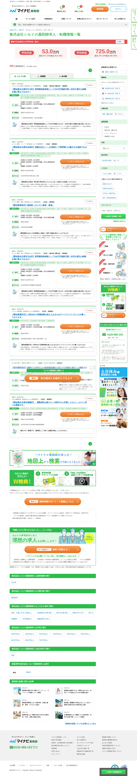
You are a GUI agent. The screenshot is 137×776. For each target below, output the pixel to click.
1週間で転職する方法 (108, 748)
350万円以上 (29, 634)
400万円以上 (43, 634)
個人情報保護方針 (71, 765)
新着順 (42, 76)
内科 (12, 655)
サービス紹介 (30, 19)
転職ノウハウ (66, 19)
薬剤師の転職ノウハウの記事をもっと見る (80, 723)
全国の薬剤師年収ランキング (111, 745)
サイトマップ (55, 754)
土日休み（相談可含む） (110, 193)
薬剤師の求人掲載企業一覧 (85, 751)
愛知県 (28, 672)
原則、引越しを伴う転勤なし (21, 613)
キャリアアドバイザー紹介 (85, 743)
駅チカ (91, 613)
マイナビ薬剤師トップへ (59, 737)
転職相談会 (49, 19)
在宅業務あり (27, 619)
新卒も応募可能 (62, 613)
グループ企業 (58, 765)
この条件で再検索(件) (113, 772)
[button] (90, 85)
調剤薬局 (14, 597)
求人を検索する (120, 19)
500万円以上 (71, 634)
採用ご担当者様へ (100, 4)
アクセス (22, 765)
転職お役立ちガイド (84, 19)
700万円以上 (43, 640)
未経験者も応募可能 (44, 613)
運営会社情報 (81, 754)
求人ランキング (102, 19)
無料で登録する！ (54, 549)
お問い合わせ (55, 751)
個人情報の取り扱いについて (60, 745)
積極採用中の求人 (43, 619)
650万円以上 (29, 640)
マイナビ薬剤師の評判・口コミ (111, 751)
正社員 (13, 582)
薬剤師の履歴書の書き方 (109, 740)
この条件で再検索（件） (113, 216)
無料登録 (100, 9)
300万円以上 (15, 634)
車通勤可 (14, 619)
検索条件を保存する (119, 221)
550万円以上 (85, 634)
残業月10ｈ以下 (78, 613)
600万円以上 (15, 640)
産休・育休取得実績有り (110, 198)
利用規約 (54, 748)
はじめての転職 (107, 743)
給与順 (64, 76)
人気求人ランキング (83, 745)
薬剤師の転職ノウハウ (109, 737)
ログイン (118, 9)
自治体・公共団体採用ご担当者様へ (62, 743)
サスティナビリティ (36, 765)
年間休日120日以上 (108, 188)
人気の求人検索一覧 (83, 748)
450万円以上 (57, 634)
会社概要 (12, 765)
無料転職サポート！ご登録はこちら (52, 501)
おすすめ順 (21, 76)
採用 (47, 765)
